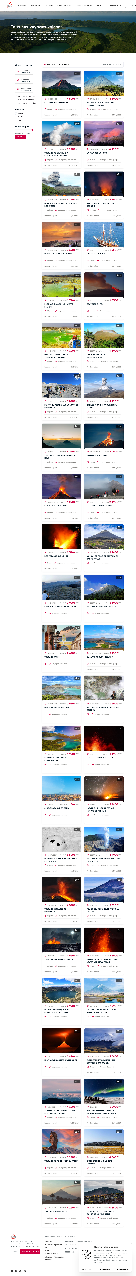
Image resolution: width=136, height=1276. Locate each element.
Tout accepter (123, 1269)
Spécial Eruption (64, 5)
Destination (25, 79)
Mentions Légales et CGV (53, 1246)
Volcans (49, 5)
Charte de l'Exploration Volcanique (54, 1258)
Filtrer (20, 137)
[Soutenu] (16, 120)
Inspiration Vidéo (84, 5)
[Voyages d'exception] (16, 103)
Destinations (35, 5)
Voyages (22, 5)
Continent (24, 70)
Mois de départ (26, 88)
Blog (99, 5)
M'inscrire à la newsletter (30, 1252)
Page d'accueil (51, 1241)
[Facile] (16, 113)
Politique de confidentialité (51, 1252)
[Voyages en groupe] (16, 96)
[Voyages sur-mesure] (16, 100)
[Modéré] (16, 117)
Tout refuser (105, 1269)
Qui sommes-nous (113, 5)
